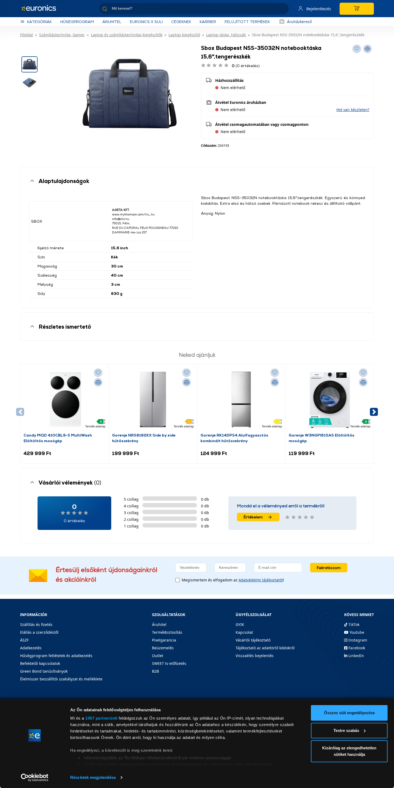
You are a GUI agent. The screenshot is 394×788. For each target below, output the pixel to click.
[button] (352, 109)
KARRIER (208, 21)
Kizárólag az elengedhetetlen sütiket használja (349, 751)
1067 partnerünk (101, 718)
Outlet (157, 655)
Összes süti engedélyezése (349, 712)
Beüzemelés (163, 647)
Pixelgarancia (164, 640)
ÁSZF (24, 640)
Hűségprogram (77, 21)
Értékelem (253, 517)
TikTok (353, 624)
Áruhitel (111, 21)
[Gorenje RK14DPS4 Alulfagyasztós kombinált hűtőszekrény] (241, 400)
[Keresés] (282, 9)
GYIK (240, 624)
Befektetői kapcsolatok (40, 663)
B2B (155, 671)
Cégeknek (181, 21)
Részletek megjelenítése (93, 777)
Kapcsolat (244, 632)
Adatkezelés (31, 647)
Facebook (356, 647)
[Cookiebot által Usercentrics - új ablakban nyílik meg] (34, 778)
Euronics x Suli (146, 21)
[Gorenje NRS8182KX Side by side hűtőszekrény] (152, 400)
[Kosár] (357, 9)
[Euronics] (41, 8)
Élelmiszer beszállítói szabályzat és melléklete (61, 678)
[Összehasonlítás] (98, 382)
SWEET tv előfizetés (169, 663)
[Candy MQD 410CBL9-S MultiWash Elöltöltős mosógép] (64, 400)
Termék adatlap (95, 426)
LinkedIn (355, 655)
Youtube (356, 632)
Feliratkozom (329, 567)
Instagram (357, 640)
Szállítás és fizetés (36, 624)
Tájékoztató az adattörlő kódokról (265, 647)
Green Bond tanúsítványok (44, 671)
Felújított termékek (247, 21)
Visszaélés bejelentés (255, 655)
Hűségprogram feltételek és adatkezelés (56, 655)
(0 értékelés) (246, 65)
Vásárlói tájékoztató (253, 640)
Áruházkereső (299, 21)
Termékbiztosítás (167, 632)
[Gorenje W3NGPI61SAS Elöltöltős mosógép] (329, 400)
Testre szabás (346, 730)
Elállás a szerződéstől (39, 632)
